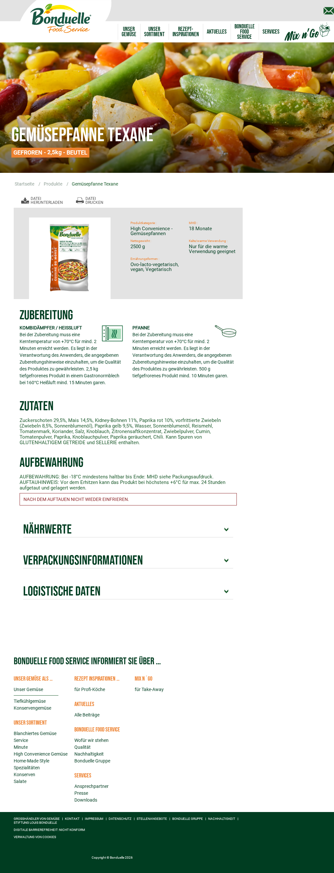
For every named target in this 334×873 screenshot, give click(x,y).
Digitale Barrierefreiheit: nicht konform (49, 830)
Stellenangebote (152, 818)
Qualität (82, 747)
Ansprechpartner (91, 786)
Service (21, 740)
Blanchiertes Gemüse (35, 733)
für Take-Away (149, 689)
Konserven (24, 774)
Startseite (25, 184)
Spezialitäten (27, 767)
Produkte (53, 184)
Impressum (94, 818)
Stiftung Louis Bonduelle (35, 822)
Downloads (85, 800)
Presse (81, 793)
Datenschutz (120, 818)
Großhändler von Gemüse (37, 818)
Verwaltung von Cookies (35, 837)
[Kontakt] (329, 11)
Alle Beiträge (86, 714)
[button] (154, 31)
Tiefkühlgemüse (30, 701)
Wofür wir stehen (91, 740)
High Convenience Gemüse (41, 754)
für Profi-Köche (89, 689)
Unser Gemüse (28, 689)
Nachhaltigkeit (89, 754)
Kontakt (72, 818)
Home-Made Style (31, 760)
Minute (21, 747)
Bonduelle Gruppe (92, 760)
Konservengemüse (32, 708)
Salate (20, 781)
